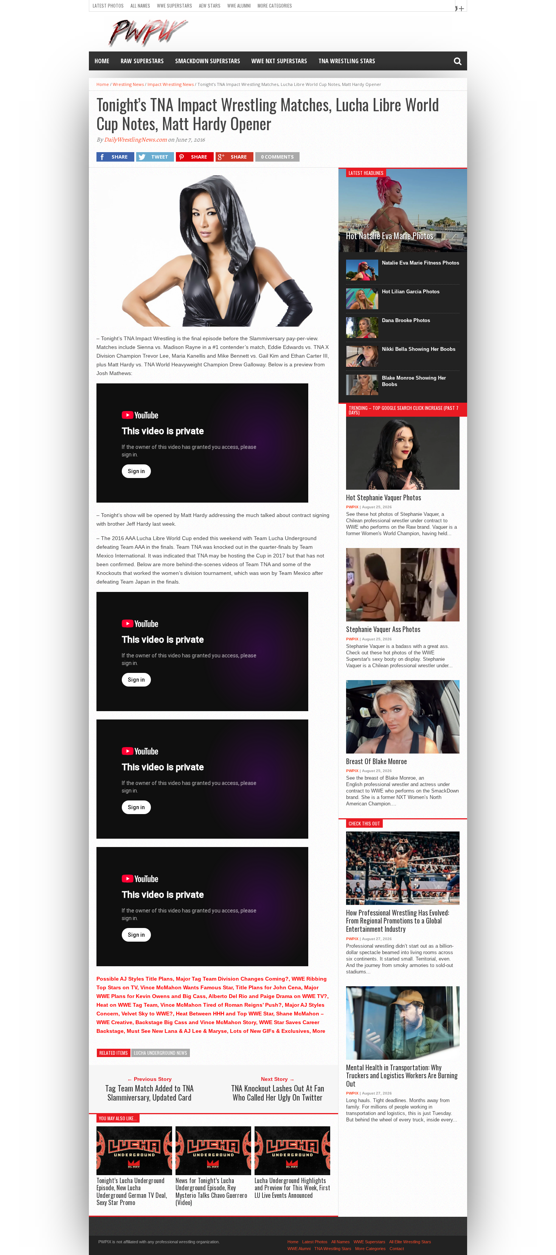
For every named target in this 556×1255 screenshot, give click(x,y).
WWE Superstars (174, 5)
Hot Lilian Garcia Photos (411, 291)
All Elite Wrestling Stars (410, 1241)
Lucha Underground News (160, 1052)
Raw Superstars (142, 61)
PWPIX (352, 507)
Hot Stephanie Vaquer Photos (383, 498)
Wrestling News (128, 84)
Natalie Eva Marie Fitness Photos (420, 263)
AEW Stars (210, 5)
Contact (397, 1248)
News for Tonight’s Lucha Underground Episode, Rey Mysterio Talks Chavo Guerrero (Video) (211, 1191)
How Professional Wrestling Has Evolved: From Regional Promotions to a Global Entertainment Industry (397, 921)
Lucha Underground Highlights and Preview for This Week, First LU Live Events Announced (292, 1187)
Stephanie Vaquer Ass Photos (383, 629)
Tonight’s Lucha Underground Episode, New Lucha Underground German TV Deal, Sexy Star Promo (131, 1191)
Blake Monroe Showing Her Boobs (414, 381)
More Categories (275, 5)
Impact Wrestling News (171, 84)
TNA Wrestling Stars (346, 61)
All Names (140, 5)
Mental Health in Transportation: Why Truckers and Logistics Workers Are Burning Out (402, 1075)
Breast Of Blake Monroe (376, 761)
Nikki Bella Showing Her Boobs (418, 349)
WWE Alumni (239, 5)
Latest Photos (108, 5)
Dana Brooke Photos (406, 320)
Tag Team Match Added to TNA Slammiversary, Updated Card (149, 1093)
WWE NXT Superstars (279, 61)
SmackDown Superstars (207, 61)
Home (102, 61)
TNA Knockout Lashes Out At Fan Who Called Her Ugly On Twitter (277, 1093)
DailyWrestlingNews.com (135, 139)
